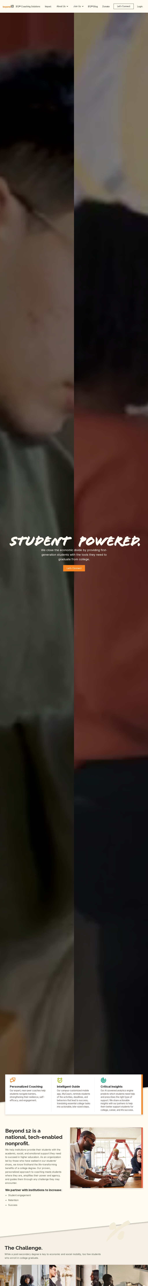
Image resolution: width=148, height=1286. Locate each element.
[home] (8, 6)
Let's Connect (123, 6)
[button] (62, 6)
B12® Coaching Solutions (28, 6)
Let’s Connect (74, 568)
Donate (106, 6)
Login (140, 6)
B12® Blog (93, 6)
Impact (48, 6)
